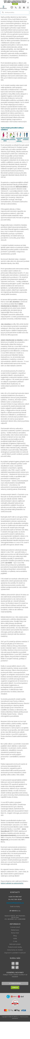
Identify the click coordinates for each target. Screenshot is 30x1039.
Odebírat (15, 987)
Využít (15, 4)
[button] (15, 12)
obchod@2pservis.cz (15, 903)
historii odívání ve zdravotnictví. (12, 883)
